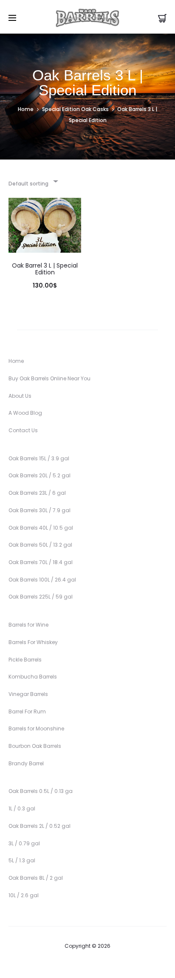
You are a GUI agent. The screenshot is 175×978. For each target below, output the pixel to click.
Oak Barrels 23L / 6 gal (37, 492)
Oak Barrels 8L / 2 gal (35, 877)
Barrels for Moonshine (36, 728)
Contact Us (23, 430)
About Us (19, 395)
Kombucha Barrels (32, 676)
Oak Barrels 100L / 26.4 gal (42, 579)
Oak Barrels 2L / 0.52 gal (39, 826)
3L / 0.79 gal (24, 843)
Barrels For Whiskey (33, 642)
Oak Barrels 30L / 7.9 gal (39, 510)
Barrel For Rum (27, 711)
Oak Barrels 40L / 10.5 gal (40, 527)
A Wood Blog (25, 412)
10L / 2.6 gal (23, 895)
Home (26, 109)
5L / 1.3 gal (21, 860)
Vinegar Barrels (28, 694)
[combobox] (32, 181)
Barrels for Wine (28, 624)
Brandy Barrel (26, 763)
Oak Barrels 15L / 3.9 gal (38, 458)
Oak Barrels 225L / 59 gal (40, 596)
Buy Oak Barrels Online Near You (49, 378)
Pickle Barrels (25, 659)
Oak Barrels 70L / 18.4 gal (40, 562)
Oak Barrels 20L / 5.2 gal (39, 475)
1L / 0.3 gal (21, 808)
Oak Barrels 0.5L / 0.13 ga (40, 791)
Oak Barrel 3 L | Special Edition (45, 269)
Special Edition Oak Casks (75, 109)
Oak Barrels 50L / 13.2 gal (40, 544)
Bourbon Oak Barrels (34, 746)
